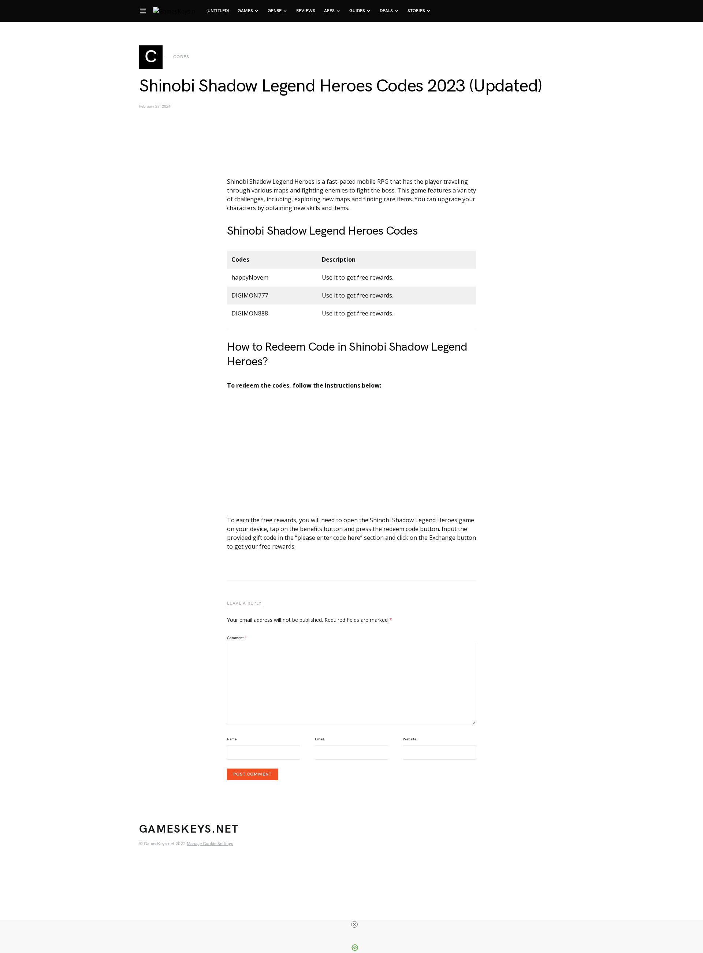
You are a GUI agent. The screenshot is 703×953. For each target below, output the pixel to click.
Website (409, 739)
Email (319, 739)
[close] (354, 924)
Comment (237, 638)
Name (232, 739)
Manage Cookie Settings (210, 844)
